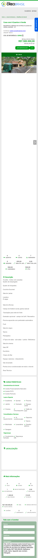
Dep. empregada (8, 491)
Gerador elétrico (27, 425)
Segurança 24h (18, 437)
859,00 (19, 261)
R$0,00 (10, 267)
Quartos (8, 257)
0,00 (30, 261)
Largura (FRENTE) (31, 512)
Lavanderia (19, 424)
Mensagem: (7, 541)
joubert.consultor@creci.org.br (18, 31)
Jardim (7, 404)
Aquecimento (7, 419)
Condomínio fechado (8, 437)
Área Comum (31, 491)
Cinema (7, 409)
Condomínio (11, 269)
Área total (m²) (31, 263)
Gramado (19, 404)
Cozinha (20, 485)
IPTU (28, 269)
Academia (8, 401)
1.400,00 (10, 495)
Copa (31, 485)
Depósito (29, 417)
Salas (8, 485)
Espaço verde (27, 405)
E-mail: (5, 530)
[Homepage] (13, 4)
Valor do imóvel (8, 506)
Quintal (18, 401)
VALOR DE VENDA (29, 39)
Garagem (8, 263)
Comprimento (19, 512)
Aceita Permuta (10, 394)
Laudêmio (8, 510)
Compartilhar (23, 48)
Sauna (28, 421)
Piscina (28, 401)
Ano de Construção (20, 489)
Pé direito (28, 497)
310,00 (28, 495)
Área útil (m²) (19, 263)
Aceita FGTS (9, 391)
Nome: (5, 524)
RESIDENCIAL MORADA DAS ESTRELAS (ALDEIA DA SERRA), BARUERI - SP (17, 26)
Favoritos (28, 11)
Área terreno (11, 497)
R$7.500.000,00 (27, 41)
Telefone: (6, 535)
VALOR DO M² (30, 43)
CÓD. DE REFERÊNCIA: (12, 35)
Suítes (20, 257)
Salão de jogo (28, 410)
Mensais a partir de (31, 504)
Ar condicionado (18, 418)
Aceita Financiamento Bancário (15, 389)
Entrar (34, 11)
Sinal (19, 504)
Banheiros (31, 257)
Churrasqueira (18, 410)
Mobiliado (8, 424)
